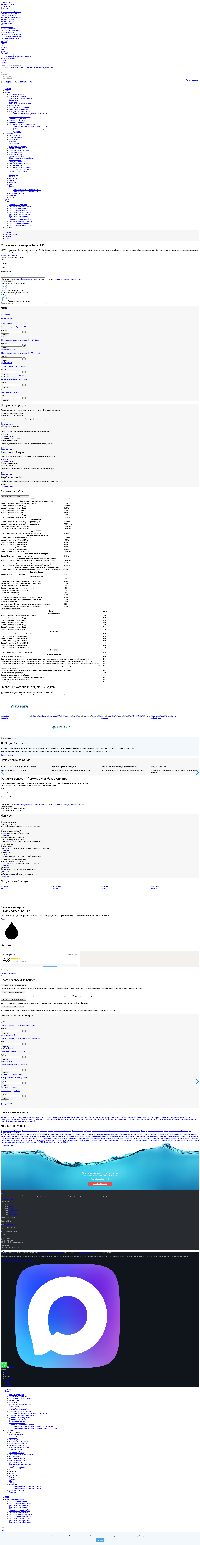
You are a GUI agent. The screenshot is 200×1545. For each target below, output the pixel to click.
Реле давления (6, 1138)
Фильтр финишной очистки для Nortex (14, 379)
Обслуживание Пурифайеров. (11, 608)
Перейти (4, 919)
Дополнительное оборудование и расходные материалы (45, 1138)
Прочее (102, 1136)
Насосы (142, 1136)
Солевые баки (111, 1138)
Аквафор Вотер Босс (8, 59)
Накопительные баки (8, 23)
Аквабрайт (5, 53)
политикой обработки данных (138, 1536)
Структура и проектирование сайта (89, 1253)
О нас (7, 91)
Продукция (9, 134)
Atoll (2, 49)
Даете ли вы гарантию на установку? (13, 999)
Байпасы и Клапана (34, 1140)
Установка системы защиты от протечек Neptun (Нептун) (33, 1427)
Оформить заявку (7, 424)
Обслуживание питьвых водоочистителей (15, 496)
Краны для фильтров (8, 1136)
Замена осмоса (14, 100)
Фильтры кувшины (7, 19)
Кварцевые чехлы (186, 1140)
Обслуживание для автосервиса (20, 207)
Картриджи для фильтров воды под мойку (65, 1135)
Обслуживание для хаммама (19, 223)
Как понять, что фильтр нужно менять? (14, 985)
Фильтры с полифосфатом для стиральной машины (90, 1131)
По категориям (6, 2)
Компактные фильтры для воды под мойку (21, 1121)
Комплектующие (7, 10)
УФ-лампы (165, 1140)
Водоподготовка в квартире (26, 1117)
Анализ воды (14, 106)
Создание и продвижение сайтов (50, 1253)
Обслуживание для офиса (18, 216)
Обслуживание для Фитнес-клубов (21, 222)
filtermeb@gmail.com (45, 68)
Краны (137, 1136)
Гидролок (4, 60)
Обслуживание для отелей (18, 208)
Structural (101, 1140)
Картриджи (45, 1135)
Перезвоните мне (100, 1184)
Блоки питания (110, 1136)
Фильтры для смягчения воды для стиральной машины (161, 1131)
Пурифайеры (5, 6)
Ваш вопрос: (6, 797)
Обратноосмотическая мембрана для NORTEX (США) (20, 340)
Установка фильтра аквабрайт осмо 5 (18, 55)
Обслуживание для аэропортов (20, 218)
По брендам (5, 40)
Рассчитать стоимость (9, 255)
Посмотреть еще (7, 1145)
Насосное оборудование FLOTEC (31, 1142)
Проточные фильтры (8, 16)
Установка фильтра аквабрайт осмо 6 (18, 57)
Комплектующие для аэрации (148, 1138)
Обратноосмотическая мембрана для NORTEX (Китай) (20, 353)
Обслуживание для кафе (18, 205)
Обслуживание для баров (18, 210)
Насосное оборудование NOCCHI (56, 1142)
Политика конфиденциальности (12, 1259)
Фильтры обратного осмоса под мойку (115, 1135)
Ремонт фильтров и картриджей (20, 98)
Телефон (4, 263)
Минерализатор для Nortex (10, 392)
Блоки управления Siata (68, 1140)
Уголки (63, 1136)
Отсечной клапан (166, 1136)
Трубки (21, 1138)
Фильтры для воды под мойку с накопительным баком (163, 1117)
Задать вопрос (13, 1210)
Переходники (193, 1136)
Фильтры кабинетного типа (127, 1138)
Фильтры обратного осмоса (11, 17)
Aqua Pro (4, 42)
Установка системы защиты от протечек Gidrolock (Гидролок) (35, 1428)
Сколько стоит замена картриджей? (13, 992)
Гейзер (3, 45)
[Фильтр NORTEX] (5, 315)
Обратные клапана (152, 1136)
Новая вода (5, 44)
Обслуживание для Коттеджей (20, 225)
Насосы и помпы (7, 27)
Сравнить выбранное (8, 973)
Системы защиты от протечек (11, 34)
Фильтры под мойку (8, 4)
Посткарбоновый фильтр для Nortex (14, 366)
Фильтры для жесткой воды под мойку (122, 1119)
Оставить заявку (7, 281)
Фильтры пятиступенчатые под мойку (71, 1119)
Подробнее (5, 828)
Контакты (8, 227)
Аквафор (4, 47)
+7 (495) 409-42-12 (15, 68)
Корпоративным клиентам (14, 203)
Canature (94, 1140)
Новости (11, 1209)
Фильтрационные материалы (95, 1138)
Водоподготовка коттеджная (19, 107)
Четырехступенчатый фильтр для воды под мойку (39, 1119)
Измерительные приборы (125, 1136)
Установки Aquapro (154, 1140)
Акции (7, 201)
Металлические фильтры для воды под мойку (126, 1117)
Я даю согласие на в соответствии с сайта (43, 279)
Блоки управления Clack (18, 1140)
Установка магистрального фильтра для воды (30, 113)
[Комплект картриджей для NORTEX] (7, 323)
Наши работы (13, 1214)
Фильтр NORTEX (6, 318)
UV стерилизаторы (7, 32)
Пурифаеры (13, 102)
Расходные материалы (9, 29)
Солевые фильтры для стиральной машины (55, 1131)
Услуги (7, 92)
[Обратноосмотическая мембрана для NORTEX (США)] (3, 337)
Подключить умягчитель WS (19, 109)
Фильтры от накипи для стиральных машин (124, 1131)
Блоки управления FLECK (50, 1140)
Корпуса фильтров (83, 1140)
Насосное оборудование (10, 38)
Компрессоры (188, 1138)
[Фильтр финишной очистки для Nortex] (13, 376)
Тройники (15, 1138)
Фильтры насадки (7, 21)
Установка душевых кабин (99, 1117)
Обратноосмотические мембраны (13, 25)
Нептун (3, 62)
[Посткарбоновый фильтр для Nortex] (6, 363)
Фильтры (8, 236)
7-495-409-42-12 (100, 1179)
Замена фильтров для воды (19, 96)
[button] (197, 1081)
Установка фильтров (16, 94)
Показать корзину (192, 80)
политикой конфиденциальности (66, 279)
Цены (7, 199)
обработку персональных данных (29, 279)
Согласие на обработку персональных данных (17, 1261)
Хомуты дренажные (92, 1136)
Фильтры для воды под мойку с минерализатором (155, 1119)
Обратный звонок (14, 1205)
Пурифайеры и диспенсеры (39, 1136)
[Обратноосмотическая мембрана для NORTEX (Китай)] (8, 350)
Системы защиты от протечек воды (22, 124)
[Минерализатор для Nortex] (9, 389)
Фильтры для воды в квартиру (20, 111)
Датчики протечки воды (13, 36)
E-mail (3, 267)
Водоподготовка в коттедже (46, 1117)
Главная (8, 89)
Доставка (4, 68)
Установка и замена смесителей (20, 104)
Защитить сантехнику (17, 122)
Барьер (3, 51)
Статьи (10, 1212)
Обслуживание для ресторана (20, 212)
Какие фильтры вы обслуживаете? (13, 1006)
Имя (2, 259)
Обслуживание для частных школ (21, 220)
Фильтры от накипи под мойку (96, 1119)
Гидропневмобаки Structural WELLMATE (119, 1140)
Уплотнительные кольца (75, 1136)
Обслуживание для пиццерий (19, 214)
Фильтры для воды (12, 235)
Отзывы (11, 1207)
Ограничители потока (180, 1136)
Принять (100, 1540)
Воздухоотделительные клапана (170, 1138)
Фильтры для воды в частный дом (21, 115)
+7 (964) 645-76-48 (30, 68)
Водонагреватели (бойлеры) (11, 12)
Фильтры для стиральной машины (13, 1135)
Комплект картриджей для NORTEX (13, 327)
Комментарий (6, 271)
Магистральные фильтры (10, 14)
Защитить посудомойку (17, 119)
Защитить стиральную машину (20, 117)
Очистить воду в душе (17, 121)
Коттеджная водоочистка (10, 30)
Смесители (5, 8)
